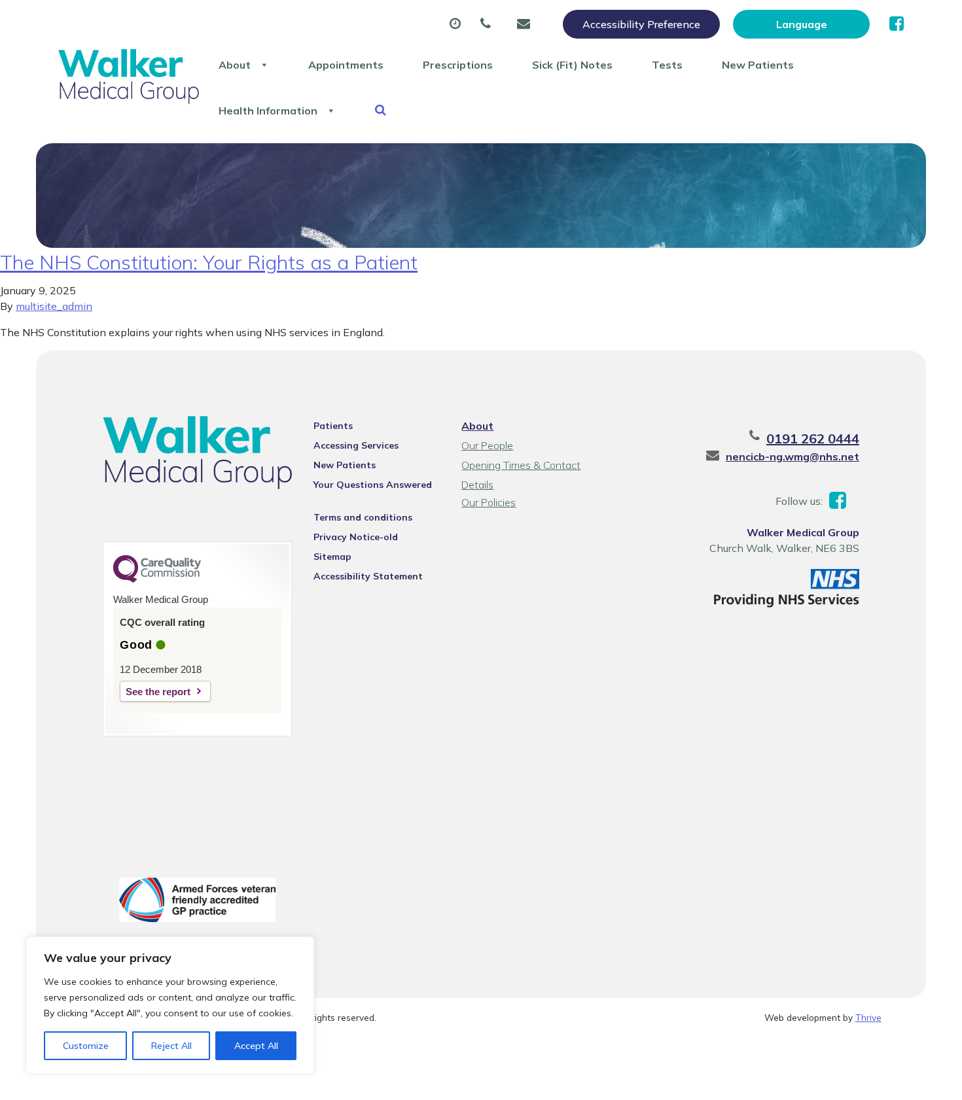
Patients (333, 426)
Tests (667, 64)
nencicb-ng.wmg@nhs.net (792, 456)
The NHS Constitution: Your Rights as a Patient (209, 262)
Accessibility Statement (368, 576)
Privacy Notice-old (355, 537)
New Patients (758, 64)
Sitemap (332, 556)
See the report (158, 691)
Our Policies (488, 502)
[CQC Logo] (157, 579)
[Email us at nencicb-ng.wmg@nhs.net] (527, 24)
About (235, 64)
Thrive (868, 1017)
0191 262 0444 (812, 438)
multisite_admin (54, 306)
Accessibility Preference (641, 24)
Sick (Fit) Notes (572, 64)
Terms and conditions (362, 517)
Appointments (345, 64)
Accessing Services (356, 445)
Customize (86, 1046)
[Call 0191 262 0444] (488, 24)
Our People (487, 445)
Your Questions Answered (372, 484)
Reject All (171, 1046)
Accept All (256, 1046)
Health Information (268, 110)
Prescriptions (458, 64)
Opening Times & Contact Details (520, 466)
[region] (170, 1005)
